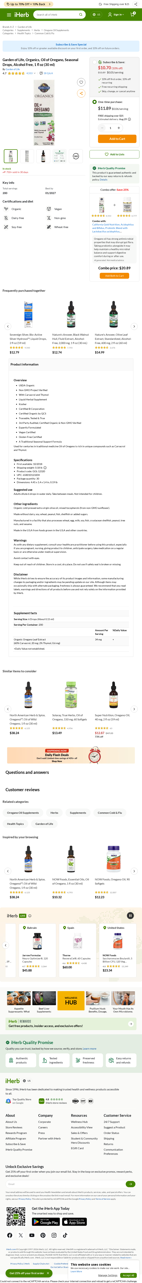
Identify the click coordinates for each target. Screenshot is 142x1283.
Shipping (109, 1138)
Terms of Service (103, 1199)
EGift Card (77, 1148)
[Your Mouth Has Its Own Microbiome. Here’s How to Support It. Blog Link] (123, 1002)
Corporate (44, 1121)
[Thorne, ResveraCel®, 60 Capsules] (78, 943)
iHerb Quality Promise (19, 1149)
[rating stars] (16, 73)
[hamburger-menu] (9, 14)
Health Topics (24, 33)
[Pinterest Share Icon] (43, 1235)
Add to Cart (28, 325)
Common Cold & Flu (44, 33)
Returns (108, 1144)
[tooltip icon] (30, 916)
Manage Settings (107, 1275)
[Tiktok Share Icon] (65, 1235)
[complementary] (62, 1263)
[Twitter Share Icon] (21, 1235)
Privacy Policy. (25, 1199)
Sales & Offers (79, 1132)
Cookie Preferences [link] (63, 1263)
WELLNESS (71, 1001)
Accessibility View (81, 1127)
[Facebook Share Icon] (9, 1235)
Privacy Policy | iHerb (20, 1263)
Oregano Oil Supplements (56, 30)
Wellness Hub (79, 1121)
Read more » (126, 1257)
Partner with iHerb (49, 1138)
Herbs (37, 30)
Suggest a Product (114, 1127)
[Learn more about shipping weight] (45, 467)
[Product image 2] (27, 156)
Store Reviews (14, 1127)
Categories (8, 30)
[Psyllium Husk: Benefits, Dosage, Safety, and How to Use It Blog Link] (98, 1002)
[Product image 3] (43, 156)
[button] (135, 4)
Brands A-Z (8, 27)
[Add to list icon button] (81, 82)
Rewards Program (16, 1132)
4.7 (4, 73)
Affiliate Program (16, 1138)
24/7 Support (112, 1121)
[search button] (81, 14)
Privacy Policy (85, 1199)
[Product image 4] (59, 156)
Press (41, 1132)
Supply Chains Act (41, 1263)
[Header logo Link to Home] (22, 15)
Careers (43, 1127)
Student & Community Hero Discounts (84, 1140)
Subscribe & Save (16, 1144)
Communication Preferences (113, 1151)
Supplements (23, 30)
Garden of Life (25, 27)
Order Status (111, 1132)
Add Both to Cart (114, 275)
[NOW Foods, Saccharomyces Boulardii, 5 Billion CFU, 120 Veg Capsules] (118, 945)
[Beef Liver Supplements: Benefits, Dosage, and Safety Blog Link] (44, 1002)
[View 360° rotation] (76, 156)
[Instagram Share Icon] (54, 1235)
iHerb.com (11, 1249)
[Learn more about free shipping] (129, 119)
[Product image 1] (11, 156)
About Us (11, 1121)
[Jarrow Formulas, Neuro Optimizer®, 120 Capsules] (37, 945)
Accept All (128, 1275)
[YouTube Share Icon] (32, 1235)
